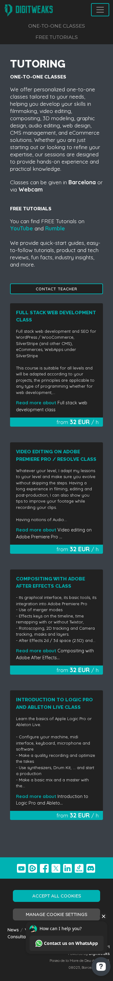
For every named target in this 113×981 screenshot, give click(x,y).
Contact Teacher (56, 288)
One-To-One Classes (56, 26)
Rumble (55, 228)
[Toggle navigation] (100, 9)
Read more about (36, 403)
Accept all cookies (56, 896)
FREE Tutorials (56, 37)
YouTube (21, 228)
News (13, 929)
